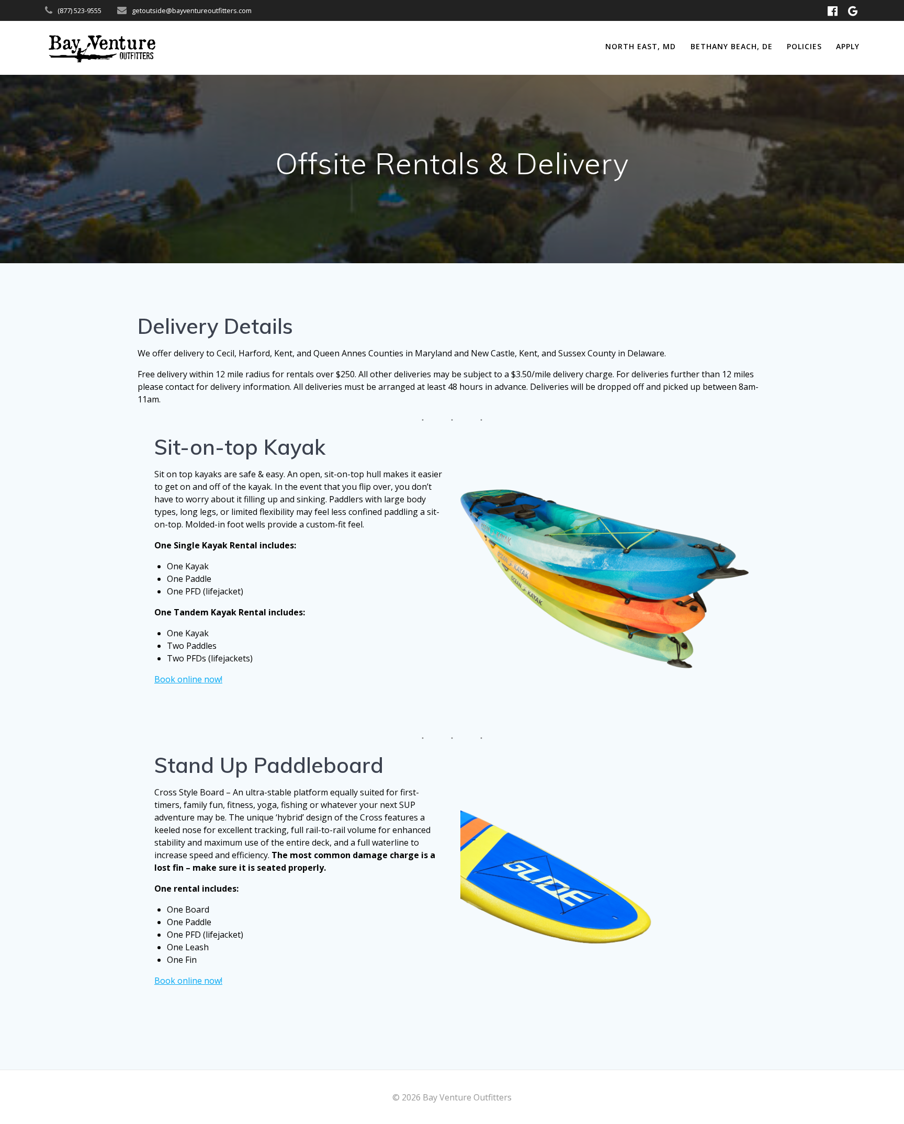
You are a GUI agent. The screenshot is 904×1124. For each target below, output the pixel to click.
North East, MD (640, 46)
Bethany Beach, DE (732, 46)
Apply (848, 46)
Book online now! (188, 679)
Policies (804, 46)
